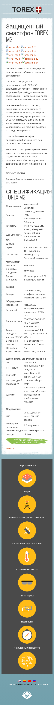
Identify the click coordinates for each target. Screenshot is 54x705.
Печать (10, 448)
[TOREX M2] (13, 46)
